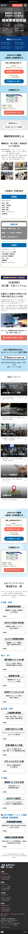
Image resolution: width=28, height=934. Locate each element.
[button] (17, 5)
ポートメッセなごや (6, 897)
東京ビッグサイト (6, 907)
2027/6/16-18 (5, 905)
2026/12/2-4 (5, 884)
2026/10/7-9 (5, 873)
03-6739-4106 (5, 879)
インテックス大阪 (6, 876)
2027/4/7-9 (5, 894)
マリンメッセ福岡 (6, 886)
